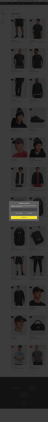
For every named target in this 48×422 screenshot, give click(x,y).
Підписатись (24, 217)
